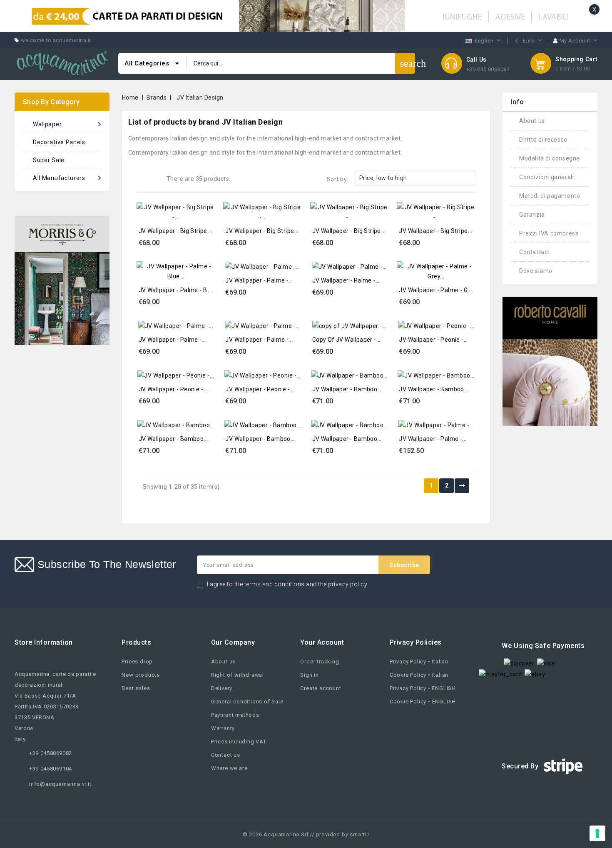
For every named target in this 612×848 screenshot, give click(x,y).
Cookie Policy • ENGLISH (423, 701)
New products (141, 675)
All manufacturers (59, 178)
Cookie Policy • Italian (419, 675)
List (155, 178)
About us (532, 121)
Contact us (225, 755)
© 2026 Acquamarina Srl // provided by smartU (306, 834)
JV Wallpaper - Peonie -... (433, 339)
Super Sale (49, 160)
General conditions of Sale (247, 701)
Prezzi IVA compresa (549, 233)
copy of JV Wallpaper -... (346, 339)
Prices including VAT (238, 741)
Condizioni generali (546, 177)
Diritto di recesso (543, 139)
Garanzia (532, 214)
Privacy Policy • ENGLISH (423, 688)
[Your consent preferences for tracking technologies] (597, 833)
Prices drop (137, 661)
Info (517, 102)
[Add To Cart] (206, 207)
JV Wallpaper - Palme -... (259, 280)
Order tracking (319, 661)
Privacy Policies (416, 642)
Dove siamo (535, 271)
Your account (322, 642)
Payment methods (235, 715)
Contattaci (534, 252)
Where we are (229, 768)
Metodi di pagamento (549, 196)
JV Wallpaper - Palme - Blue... (179, 290)
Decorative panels (59, 142)
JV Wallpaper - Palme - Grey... (439, 290)
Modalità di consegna (549, 158)
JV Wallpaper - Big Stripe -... (177, 231)
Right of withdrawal (237, 675)
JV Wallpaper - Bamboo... (347, 389)
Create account (320, 688)
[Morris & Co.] (62, 280)
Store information (44, 642)
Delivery (221, 688)
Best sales (136, 688)
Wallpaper (47, 124)
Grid (142, 178)
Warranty (223, 728)
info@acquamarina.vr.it (60, 784)
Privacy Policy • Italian (419, 661)
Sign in (309, 675)
